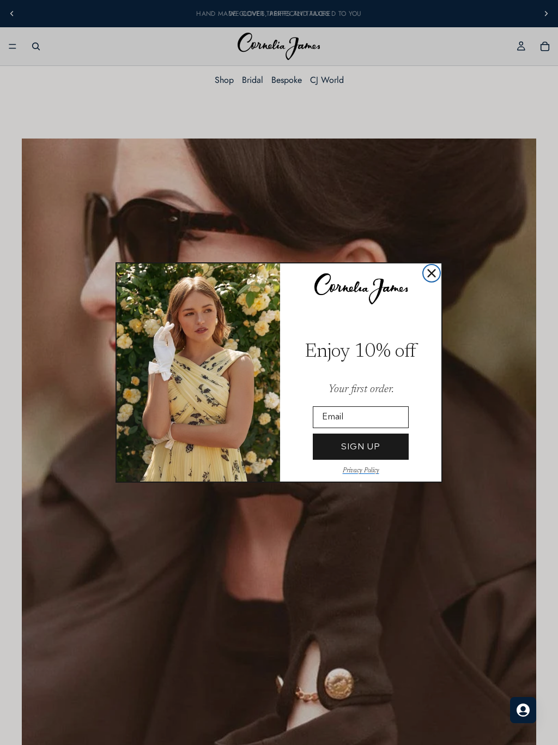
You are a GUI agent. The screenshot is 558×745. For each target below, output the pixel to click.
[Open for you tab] (523, 710)
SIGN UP (360, 446)
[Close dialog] (431, 273)
